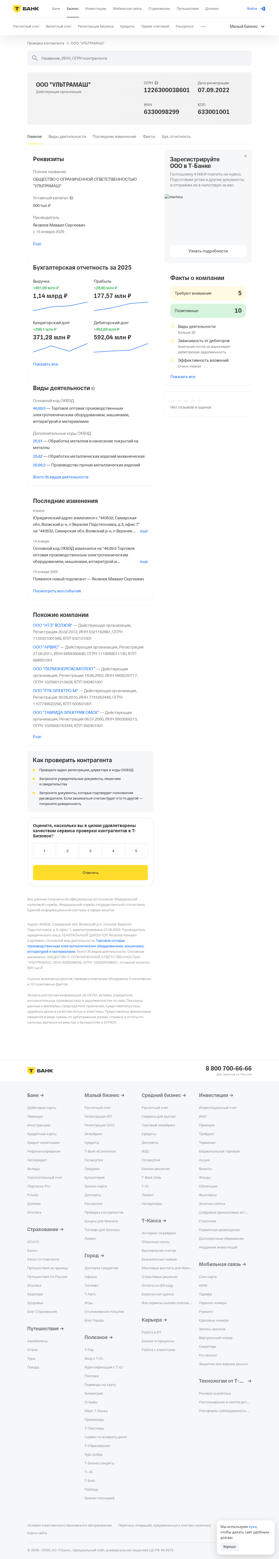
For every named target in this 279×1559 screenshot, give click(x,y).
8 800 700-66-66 (229, 1068)
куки (253, 1526)
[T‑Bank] (26, 8)
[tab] (34, 136)
